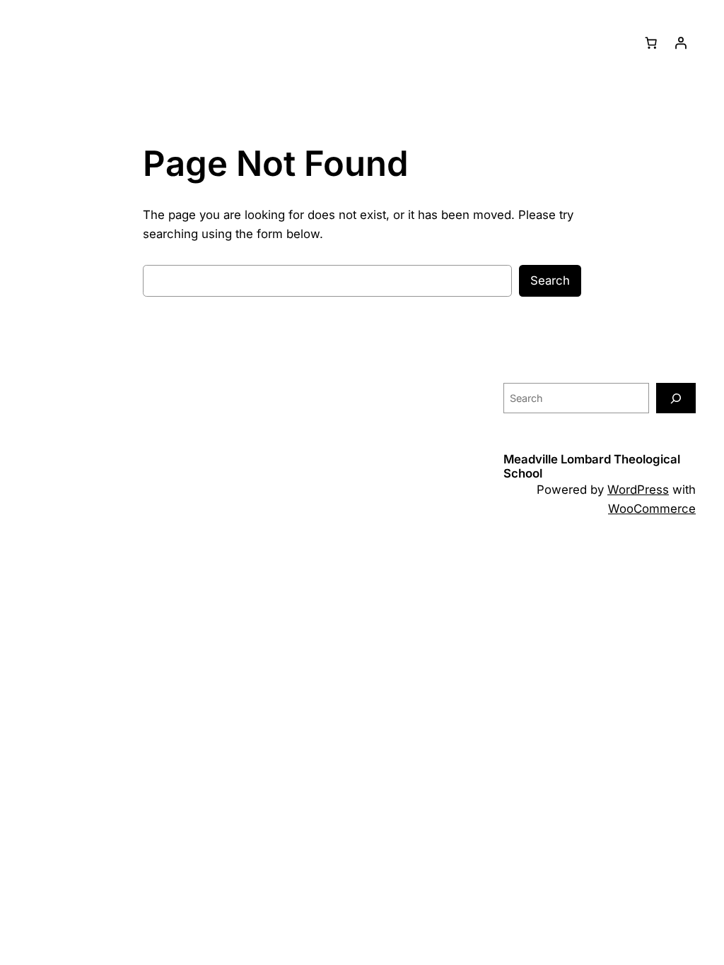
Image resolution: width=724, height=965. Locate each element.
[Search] (676, 398)
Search (550, 280)
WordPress (638, 489)
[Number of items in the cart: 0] (651, 43)
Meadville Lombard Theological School (591, 466)
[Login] (681, 43)
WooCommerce (652, 509)
